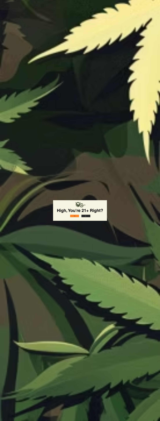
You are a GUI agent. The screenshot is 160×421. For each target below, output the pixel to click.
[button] (74, 216)
